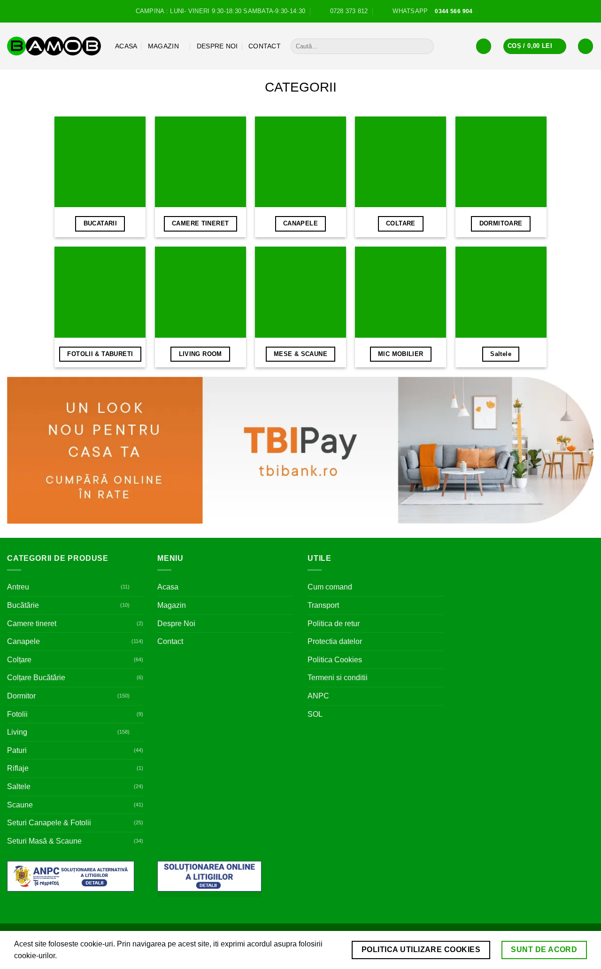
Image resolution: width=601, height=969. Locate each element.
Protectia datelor (335, 641)
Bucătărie (23, 605)
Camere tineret (31, 624)
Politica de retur (334, 624)
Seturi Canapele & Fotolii (49, 823)
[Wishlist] (585, 46)
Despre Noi (217, 46)
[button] (483, 46)
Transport (323, 605)
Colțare (19, 660)
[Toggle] (137, 587)
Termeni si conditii (338, 678)
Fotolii (17, 714)
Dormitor (21, 696)
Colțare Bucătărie (36, 678)
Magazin (163, 46)
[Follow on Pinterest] (589, 11)
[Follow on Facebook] (571, 11)
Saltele (19, 787)
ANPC (318, 696)
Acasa (126, 46)
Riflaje (18, 768)
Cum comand (330, 587)
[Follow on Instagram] (580, 11)
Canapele (23, 641)
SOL (315, 714)
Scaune (20, 805)
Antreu (18, 587)
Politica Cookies (335, 660)
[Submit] (425, 46)
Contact (264, 46)
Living (17, 732)
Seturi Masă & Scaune (44, 841)
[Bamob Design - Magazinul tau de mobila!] (54, 46)
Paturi (17, 750)
